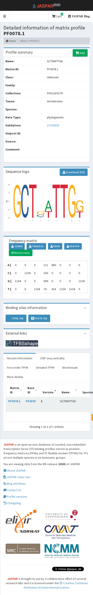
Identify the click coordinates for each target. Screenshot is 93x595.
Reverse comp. (22, 252)
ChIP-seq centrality (52, 358)
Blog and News (16, 483)
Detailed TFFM (45, 367)
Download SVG (75, 172)
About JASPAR (16, 470)
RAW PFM (74, 246)
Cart (59, 15)
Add (82, 53)
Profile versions (16, 497)
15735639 (53, 125)
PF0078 (30, 401)
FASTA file (40, 318)
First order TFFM (17, 367)
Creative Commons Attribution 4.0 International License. (56, 585)
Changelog (13, 503)
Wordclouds (70, 367)
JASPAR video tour (18, 477)
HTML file (17, 318)
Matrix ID (14, 390)
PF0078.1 (14, 401)
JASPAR (18, 246)
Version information (19, 358)
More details (15, 377)
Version (48, 392)
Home (12, 40)
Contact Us (13, 490)
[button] (4, 16)
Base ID (30, 390)
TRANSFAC (38, 246)
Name (66, 392)
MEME (56, 246)
